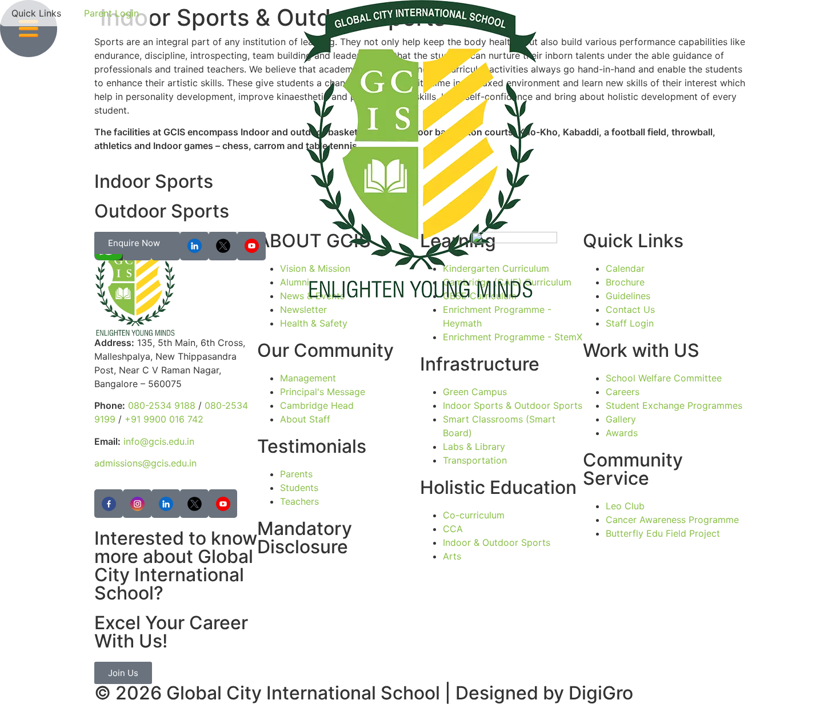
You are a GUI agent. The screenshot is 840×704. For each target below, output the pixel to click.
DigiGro (601, 693)
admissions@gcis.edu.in (145, 463)
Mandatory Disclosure (304, 537)
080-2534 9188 (161, 405)
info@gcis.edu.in (158, 441)
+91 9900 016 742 (164, 419)
